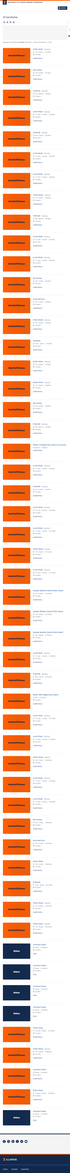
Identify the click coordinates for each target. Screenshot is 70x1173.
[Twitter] (17, 1141)
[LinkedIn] (13, 1141)
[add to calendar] (7, 22)
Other (35, 953)
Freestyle (36, 91)
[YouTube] (26, 1141)
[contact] (13, 22)
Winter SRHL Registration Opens (46, 695)
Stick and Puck (39, 299)
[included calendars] (10, 22)
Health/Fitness (37, 58)
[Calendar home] (4, 22)
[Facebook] (4, 1141)
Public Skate (38, 49)
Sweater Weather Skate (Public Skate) (48, 590)
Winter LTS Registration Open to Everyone (49, 445)
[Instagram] (9, 1141)
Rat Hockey (37, 70)
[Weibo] (22, 1141)
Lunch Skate (38, 111)
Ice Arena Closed (39, 944)
